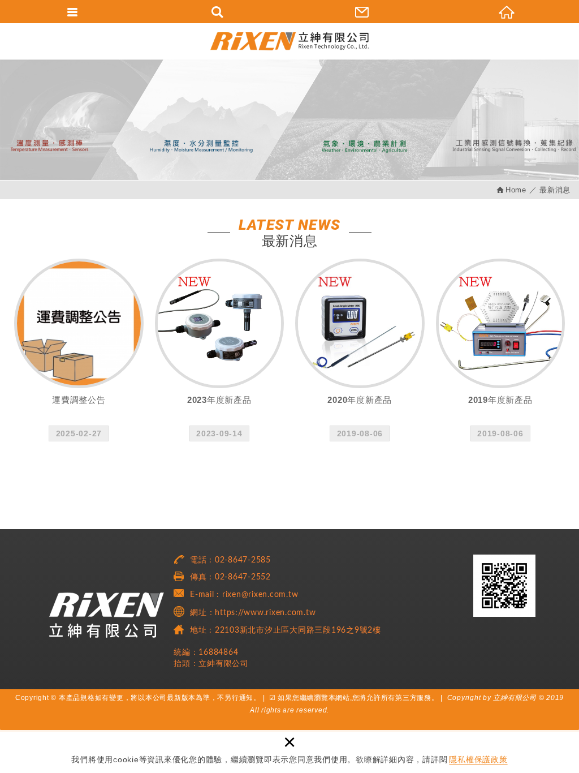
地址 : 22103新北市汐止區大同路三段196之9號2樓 (285, 630)
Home (515, 190)
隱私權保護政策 (478, 759)
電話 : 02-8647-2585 (230, 560)
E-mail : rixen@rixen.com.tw (244, 595)
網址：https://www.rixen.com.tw (253, 613)
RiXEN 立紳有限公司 (289, 41)
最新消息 (555, 190)
